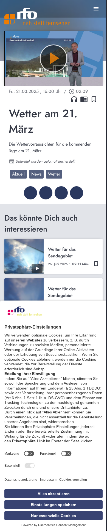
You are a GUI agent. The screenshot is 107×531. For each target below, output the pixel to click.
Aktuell (18, 174)
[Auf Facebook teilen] (30, 192)
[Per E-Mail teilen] (76, 192)
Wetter (54, 174)
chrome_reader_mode (84, 99)
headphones (74, 99)
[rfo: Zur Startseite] (37, 16)
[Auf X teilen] (45, 192)
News (36, 174)
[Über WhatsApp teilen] (61, 192)
